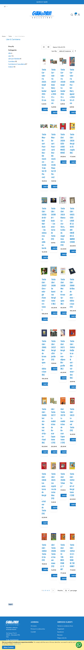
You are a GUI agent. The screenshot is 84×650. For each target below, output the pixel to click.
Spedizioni (60, 632)
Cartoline (11, 61)
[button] (6, 6)
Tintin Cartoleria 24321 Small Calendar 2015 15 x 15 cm (44, 85)
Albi (9, 53)
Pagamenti (60, 629)
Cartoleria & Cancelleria (16, 64)
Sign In (79, 14)
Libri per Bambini (14, 59)
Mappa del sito (62, 638)
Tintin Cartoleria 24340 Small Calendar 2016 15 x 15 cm (63, 85)
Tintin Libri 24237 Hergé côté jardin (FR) (53, 350)
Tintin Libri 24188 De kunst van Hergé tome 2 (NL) (53, 291)
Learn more (17, 644)
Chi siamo (34, 626)
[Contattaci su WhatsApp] (79, 645)
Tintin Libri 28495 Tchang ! (63, 480)
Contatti (33, 632)
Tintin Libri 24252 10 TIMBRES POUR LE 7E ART (62, 557)
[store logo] (42, 14)
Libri (9, 56)
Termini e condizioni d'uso (65, 626)
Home (4, 36)
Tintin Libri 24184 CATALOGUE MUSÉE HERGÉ (62, 143)
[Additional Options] (10, 605)
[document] (42, 645)
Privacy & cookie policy (38, 629)
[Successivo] (53, 590)
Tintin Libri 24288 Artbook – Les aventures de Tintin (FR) (53, 223)
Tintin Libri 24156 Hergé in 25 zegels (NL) (72, 143)
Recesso (60, 635)
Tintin (10, 36)
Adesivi (10, 67)
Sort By (54, 51)
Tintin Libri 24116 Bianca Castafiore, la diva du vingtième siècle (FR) (63, 226)
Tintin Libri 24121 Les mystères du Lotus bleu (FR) (53, 486)
